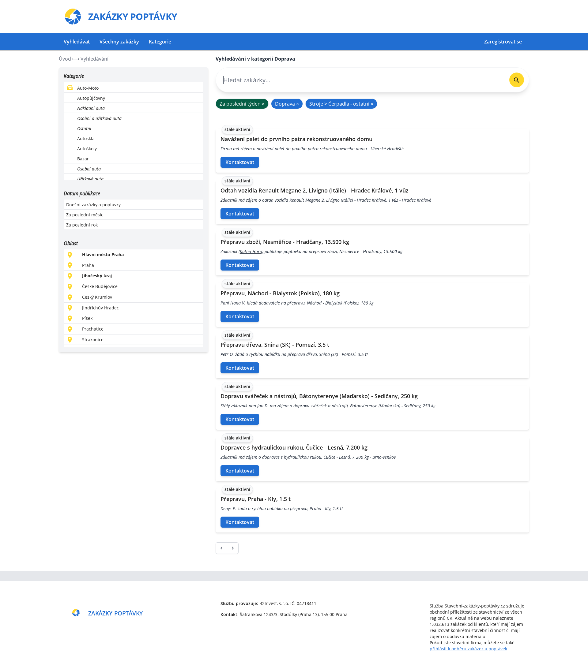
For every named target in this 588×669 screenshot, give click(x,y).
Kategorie (160, 41)
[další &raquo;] (233, 548)
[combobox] (360, 80)
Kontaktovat (239, 162)
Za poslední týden (242, 103)
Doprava (287, 103)
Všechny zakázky (119, 41)
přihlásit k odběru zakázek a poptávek (468, 649)
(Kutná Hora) (251, 251)
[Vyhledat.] (516, 80)
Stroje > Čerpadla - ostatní (341, 103)
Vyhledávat (77, 41)
